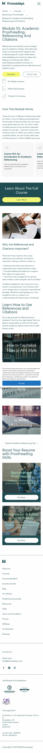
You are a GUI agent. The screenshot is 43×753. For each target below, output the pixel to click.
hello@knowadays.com (12, 661)
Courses (17, 11)
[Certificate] (6, 701)
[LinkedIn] (9, 667)
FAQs (4, 609)
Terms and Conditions (11, 614)
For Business (7, 629)
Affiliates (6, 624)
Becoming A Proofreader (13, 14)
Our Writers (7, 594)
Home (5, 11)
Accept (21, 383)
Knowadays (28, 747)
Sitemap (6, 634)
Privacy (5, 619)
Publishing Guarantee (11, 599)
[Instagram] (14, 667)
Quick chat (7, 658)
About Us (6, 568)
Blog (4, 589)
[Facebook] (3, 667)
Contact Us (7, 652)
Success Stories (9, 584)
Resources (6, 604)
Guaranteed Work (9, 578)
